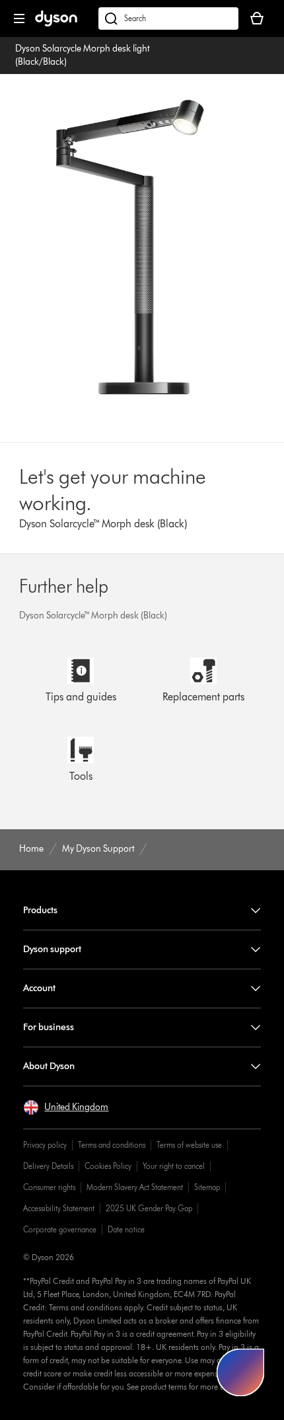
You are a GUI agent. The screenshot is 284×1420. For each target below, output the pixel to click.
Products (40, 910)
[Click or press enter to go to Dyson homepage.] (56, 23)
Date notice (126, 1229)
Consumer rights (49, 1187)
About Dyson (49, 1066)
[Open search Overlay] (168, 18)
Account (39, 988)
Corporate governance (59, 1229)
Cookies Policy (108, 1166)
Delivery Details (48, 1166)
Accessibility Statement (58, 1208)
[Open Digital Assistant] (240, 1372)
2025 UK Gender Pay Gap (149, 1208)
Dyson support (52, 949)
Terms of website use (189, 1145)
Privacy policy (45, 1145)
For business (48, 1027)
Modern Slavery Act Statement (135, 1187)
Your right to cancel (174, 1166)
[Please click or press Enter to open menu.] (19, 18)
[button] (65, 1107)
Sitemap (207, 1187)
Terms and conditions (111, 1145)
